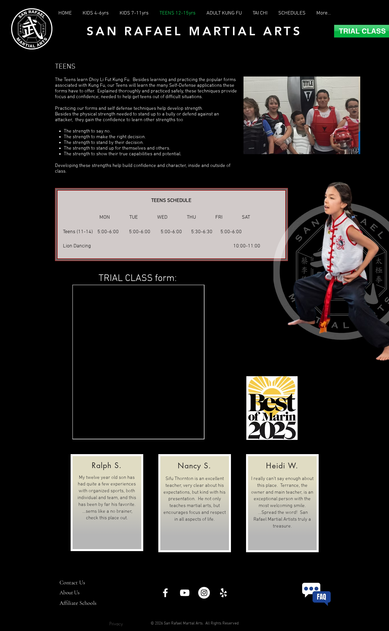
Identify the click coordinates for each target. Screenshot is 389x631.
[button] (303, 115)
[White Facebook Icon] (165, 593)
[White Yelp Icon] (223, 593)
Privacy (116, 623)
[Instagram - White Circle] (204, 593)
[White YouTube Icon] (185, 593)
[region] (107, 502)
